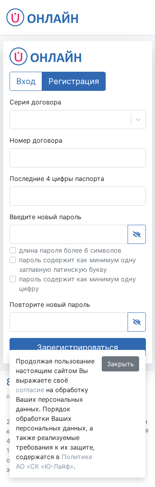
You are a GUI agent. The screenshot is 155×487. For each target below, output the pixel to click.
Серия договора (35, 102)
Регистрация (73, 81)
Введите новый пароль (45, 217)
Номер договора (36, 140)
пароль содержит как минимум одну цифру (77, 284)
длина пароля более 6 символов (70, 250)
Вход (25, 81)
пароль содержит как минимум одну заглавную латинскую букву (77, 264)
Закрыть (120, 364)
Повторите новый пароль (50, 304)
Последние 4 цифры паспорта (57, 179)
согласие (30, 390)
